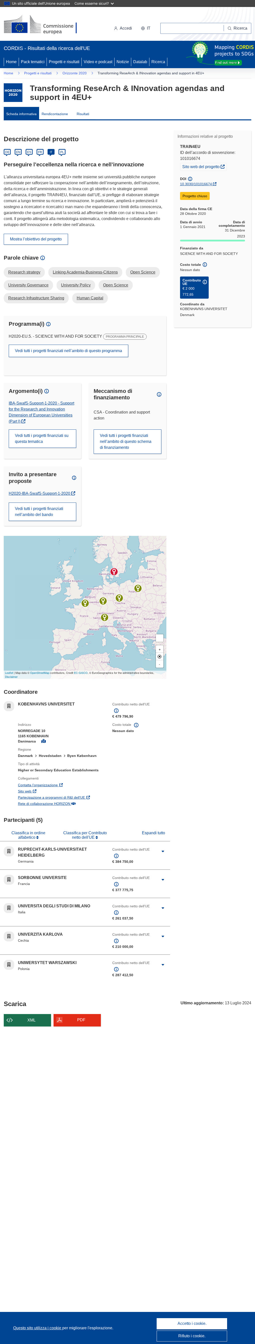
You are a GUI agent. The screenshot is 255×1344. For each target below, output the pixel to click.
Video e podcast (98, 62)
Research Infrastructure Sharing (36, 298)
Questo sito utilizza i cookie (37, 1328)
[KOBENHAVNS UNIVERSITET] (114, 572)
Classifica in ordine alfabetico (28, 835)
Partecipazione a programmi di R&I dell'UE (61, 797)
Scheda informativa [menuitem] (21, 114)
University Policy (76, 285)
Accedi (126, 28)
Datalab (140, 62)
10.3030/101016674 (196, 184)
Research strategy (24, 272)
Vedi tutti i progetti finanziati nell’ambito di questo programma (68, 351)
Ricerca (158, 62)
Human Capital (90, 298)
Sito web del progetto (204, 166)
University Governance (28, 285)
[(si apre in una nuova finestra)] (43, 25)
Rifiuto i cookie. (191, 1336)
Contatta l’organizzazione (61, 785)
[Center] (159, 656)
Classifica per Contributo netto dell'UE (85, 835)
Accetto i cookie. (192, 1323)
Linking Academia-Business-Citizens (85, 272)
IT (51, 152)
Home (11, 62)
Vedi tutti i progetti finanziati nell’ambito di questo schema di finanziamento (125, 441)
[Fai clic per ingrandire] (163, 851)
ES (29, 152)
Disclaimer (11, 677)
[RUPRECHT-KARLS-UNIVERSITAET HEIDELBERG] (103, 601)
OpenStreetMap (39, 673)
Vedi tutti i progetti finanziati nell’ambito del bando (39, 512)
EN (18, 152)
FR (40, 152)
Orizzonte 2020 (75, 73)
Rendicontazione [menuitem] (55, 114)
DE (7, 152)
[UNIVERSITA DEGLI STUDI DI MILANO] (105, 617)
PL (62, 152)
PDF (81, 1020)
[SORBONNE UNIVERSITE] (85, 603)
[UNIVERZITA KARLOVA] (119, 598)
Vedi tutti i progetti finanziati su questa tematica (41, 438)
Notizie (123, 62)
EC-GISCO (81, 673)
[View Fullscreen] (159, 638)
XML (31, 1020)
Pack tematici (33, 62)
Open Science (142, 272)
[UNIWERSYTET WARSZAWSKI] (138, 588)
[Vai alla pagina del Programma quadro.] (13, 92)
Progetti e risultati (64, 62)
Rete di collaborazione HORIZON (61, 803)
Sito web (48, 791)
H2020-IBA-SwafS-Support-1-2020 (40, 493)
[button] (145, 28)
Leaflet (9, 673)
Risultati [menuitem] (83, 114)
